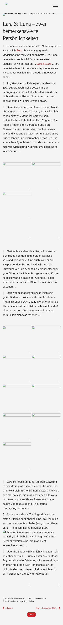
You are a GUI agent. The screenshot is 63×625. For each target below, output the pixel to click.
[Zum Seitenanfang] (58, 602)
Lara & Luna (44, 63)
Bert (18, 50)
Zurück (32, 614)
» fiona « (9, 608)
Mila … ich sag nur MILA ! (46, 608)
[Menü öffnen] (55, 6)
